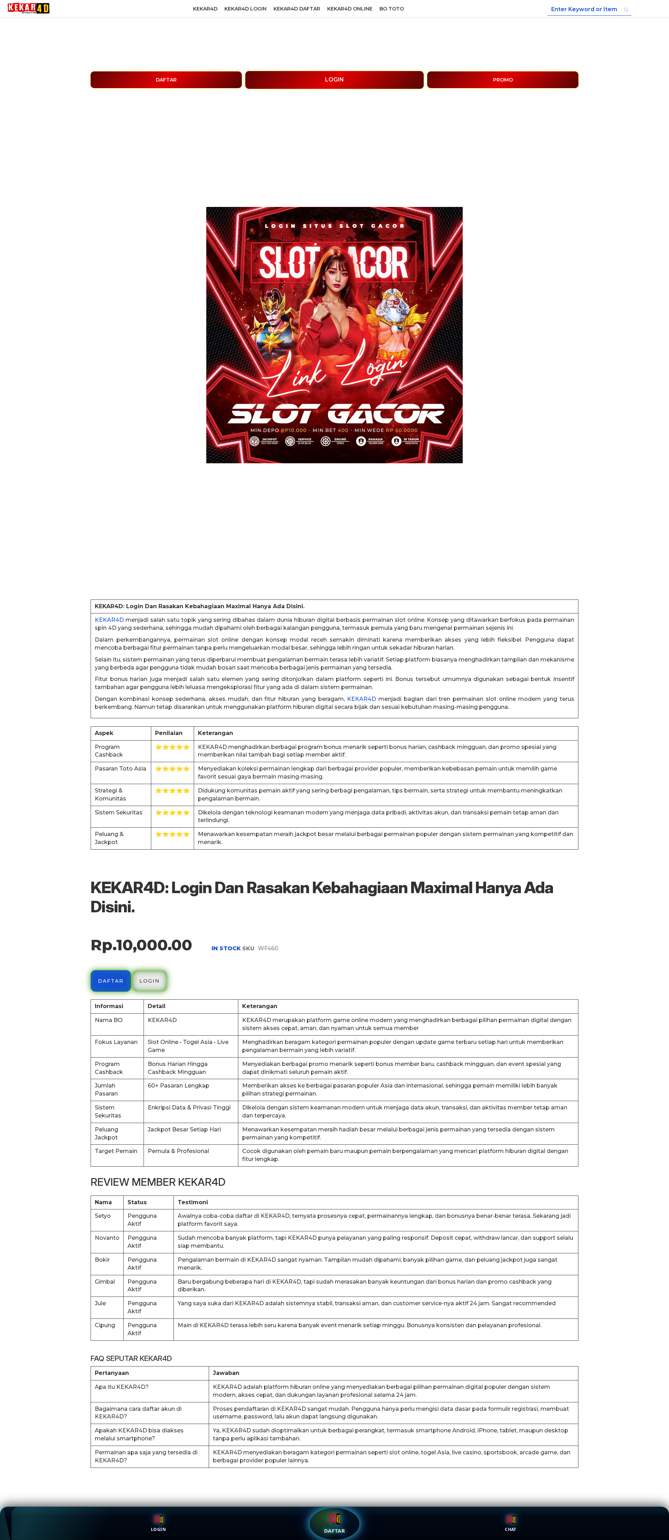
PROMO (503, 80)
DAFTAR (166, 80)
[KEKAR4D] (28, 8)
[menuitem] (205, 8)
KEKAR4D (109, 620)
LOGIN (334, 79)
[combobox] (589, 10)
